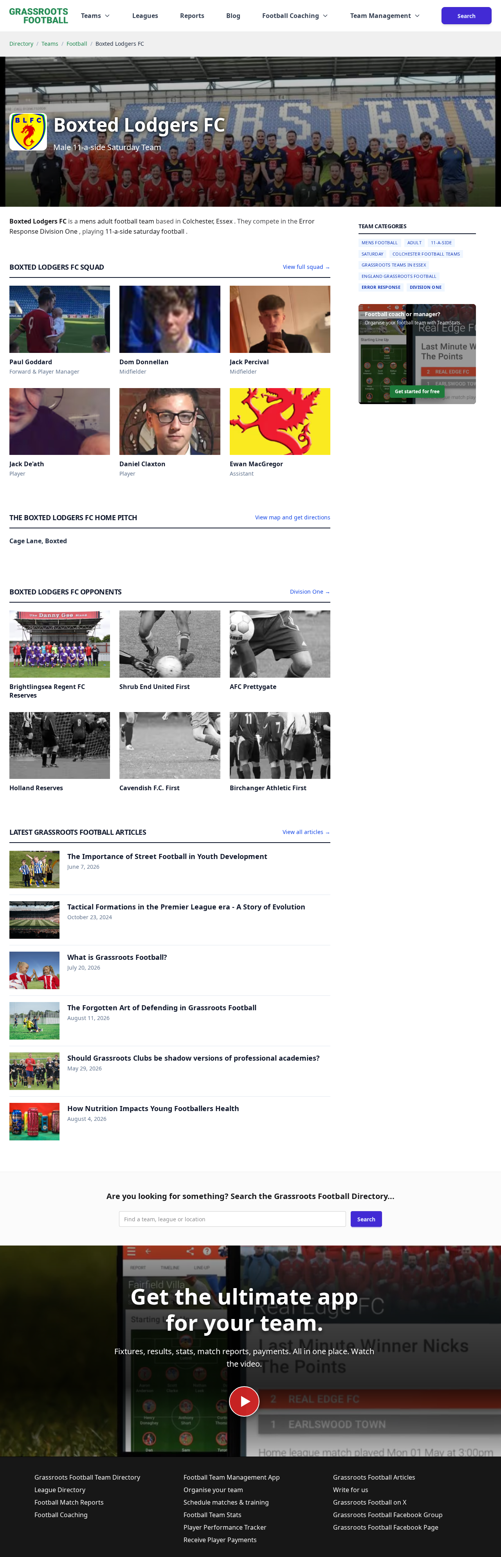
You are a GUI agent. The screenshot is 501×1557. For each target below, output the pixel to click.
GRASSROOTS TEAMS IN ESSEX (394, 265)
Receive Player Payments (220, 1540)
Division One (426, 287)
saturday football (159, 231)
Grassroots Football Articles (374, 1477)
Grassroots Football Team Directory (87, 1477)
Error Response (381, 287)
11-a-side (119, 231)
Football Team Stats (212, 1514)
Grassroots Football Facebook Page (385, 1527)
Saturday (372, 254)
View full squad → (306, 266)
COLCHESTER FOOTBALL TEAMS (426, 254)
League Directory (59, 1489)
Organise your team (213, 1489)
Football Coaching (61, 1514)
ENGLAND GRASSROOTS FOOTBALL (399, 276)
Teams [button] (91, 15)
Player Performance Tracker (225, 1527)
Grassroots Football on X (369, 1502)
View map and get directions (292, 517)
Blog (233, 15)
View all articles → (306, 832)
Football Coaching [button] (290, 15)
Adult (414, 242)
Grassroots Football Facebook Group (388, 1514)
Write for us (350, 1489)
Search (467, 16)
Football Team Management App (232, 1477)
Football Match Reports (69, 1502)
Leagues (145, 15)
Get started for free (417, 391)
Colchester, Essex (208, 221)
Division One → (310, 591)
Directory (21, 43)
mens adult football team (117, 221)
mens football (380, 242)
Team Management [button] (380, 15)
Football (77, 43)
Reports (192, 15)
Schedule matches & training (226, 1502)
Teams (49, 43)
